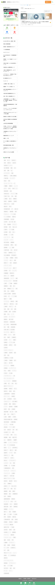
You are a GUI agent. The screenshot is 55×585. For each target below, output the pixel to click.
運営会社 (20, 578)
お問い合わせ (34, 578)
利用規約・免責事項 (26, 578)
